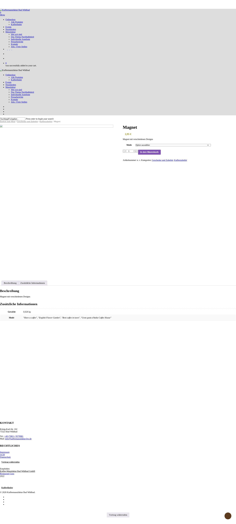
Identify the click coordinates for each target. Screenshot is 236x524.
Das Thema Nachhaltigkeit (22, 92)
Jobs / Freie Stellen (19, 102)
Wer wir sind (16, 89)
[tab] (10, 283)
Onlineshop (10, 75)
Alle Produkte (17, 77)
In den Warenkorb (149, 152)
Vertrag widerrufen (10, 462)
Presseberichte (17, 97)
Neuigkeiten (10, 85)
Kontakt (14, 99)
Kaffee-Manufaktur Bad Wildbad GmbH (17, 471)
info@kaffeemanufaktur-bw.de (18, 439)
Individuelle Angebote (20, 94)
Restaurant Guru (7, 474)
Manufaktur (10, 87)
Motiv (129, 145)
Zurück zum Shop (7, 121)
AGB (2, 454)
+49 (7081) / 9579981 (13, 436)
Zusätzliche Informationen (32, 283)
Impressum (4, 452)
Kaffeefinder (16, 80)
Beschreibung (10, 283)
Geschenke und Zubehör (27, 121)
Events (8, 82)
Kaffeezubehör (46, 121)
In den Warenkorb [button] (11, 393)
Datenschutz (5, 457)
